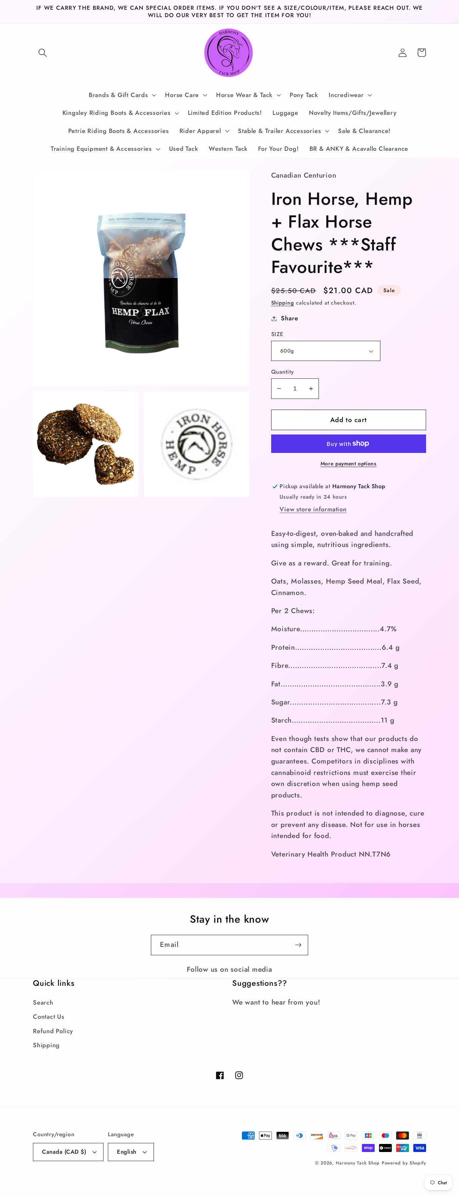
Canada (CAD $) (64, 1152)
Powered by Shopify (404, 1163)
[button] (42, 52)
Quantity (282, 372)
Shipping (282, 303)
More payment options (349, 463)
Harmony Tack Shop (357, 1163)
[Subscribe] (298, 945)
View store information (313, 509)
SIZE (277, 334)
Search (43, 1002)
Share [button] (289, 318)
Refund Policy (53, 1031)
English (126, 1152)
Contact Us (49, 1016)
